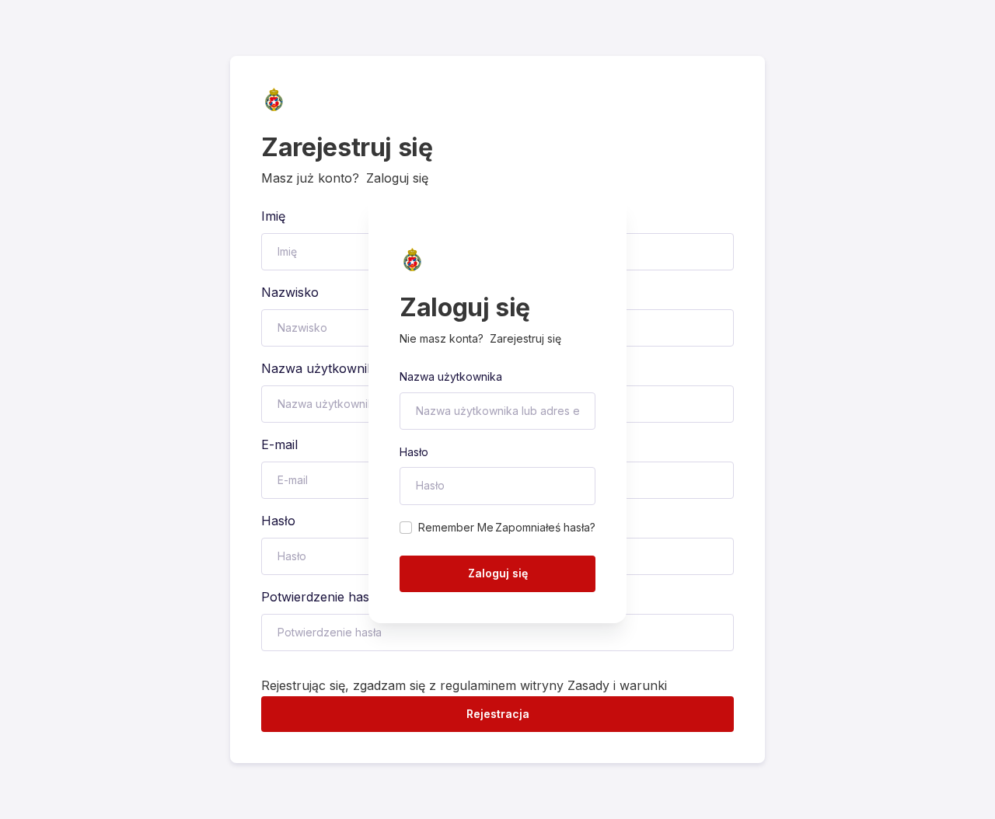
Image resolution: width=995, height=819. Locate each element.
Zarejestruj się (525, 338)
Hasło (414, 451)
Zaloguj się (498, 573)
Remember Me (456, 527)
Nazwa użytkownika (451, 376)
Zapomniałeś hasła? (545, 527)
